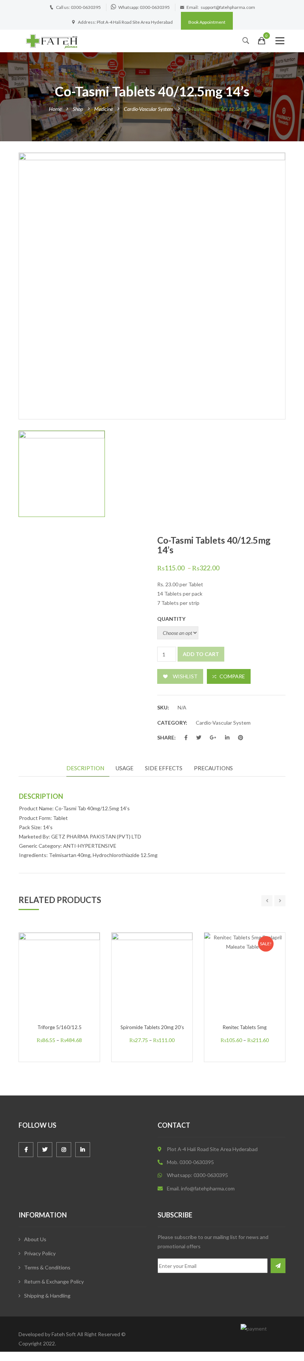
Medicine (103, 109)
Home (55, 109)
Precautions (213, 768)
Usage (124, 768)
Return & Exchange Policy (54, 1281)
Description (85, 768)
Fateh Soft (64, 1334)
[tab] (87, 769)
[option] (152, 286)
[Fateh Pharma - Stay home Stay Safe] (52, 40)
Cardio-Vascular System (148, 109)
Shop (78, 109)
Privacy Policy (40, 1253)
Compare (232, 676)
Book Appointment (206, 22)
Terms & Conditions (47, 1267)
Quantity (171, 619)
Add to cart (201, 654)
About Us (35, 1239)
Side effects (163, 768)
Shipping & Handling (47, 1295)
